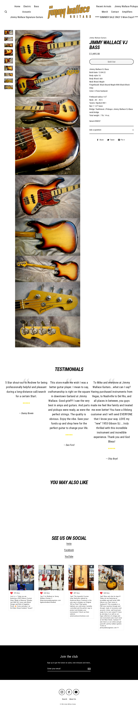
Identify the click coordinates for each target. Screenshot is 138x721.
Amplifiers (127, 11)
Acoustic (26, 11)
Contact (115, 11)
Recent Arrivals (103, 6)
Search (64, 699)
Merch (105, 11)
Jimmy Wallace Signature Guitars (26, 17)
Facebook (69, 550)
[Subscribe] (89, 668)
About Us (72, 699)
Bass (36, 6)
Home (17, 6)
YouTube (69, 556)
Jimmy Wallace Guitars (25, 517)
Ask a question (95, 130)
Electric (27, 6)
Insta (68, 543)
